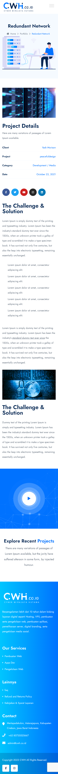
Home (13, 33)
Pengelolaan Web (14, 669)
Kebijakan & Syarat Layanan (19, 703)
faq (6, 690)
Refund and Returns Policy (18, 696)
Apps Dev (10, 662)
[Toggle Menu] (51, 5)
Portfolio (24, 33)
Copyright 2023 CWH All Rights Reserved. (24, 760)
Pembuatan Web (13, 656)
